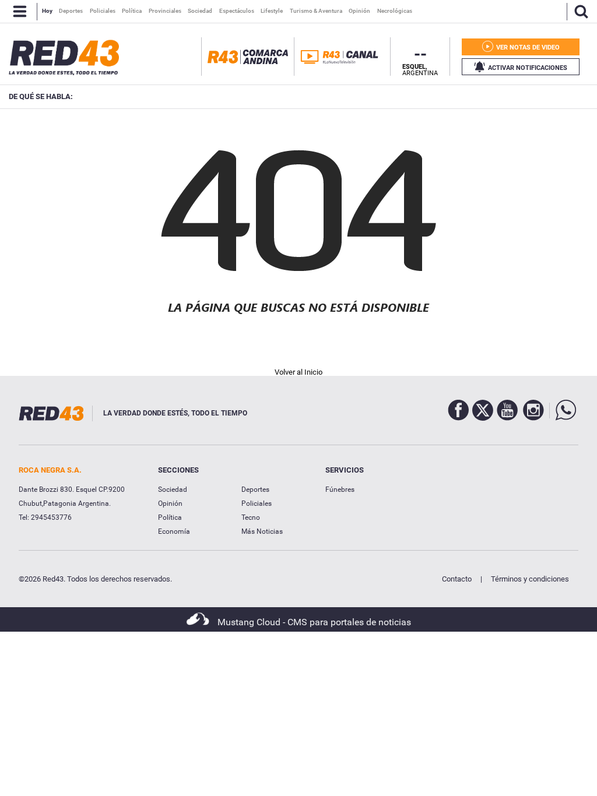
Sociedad (172, 489)
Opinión (170, 503)
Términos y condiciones (530, 579)
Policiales (256, 503)
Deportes (255, 489)
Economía (174, 531)
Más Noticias (262, 531)
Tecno (250, 517)
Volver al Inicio (298, 372)
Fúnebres (339, 489)
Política (170, 517)
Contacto (457, 579)
